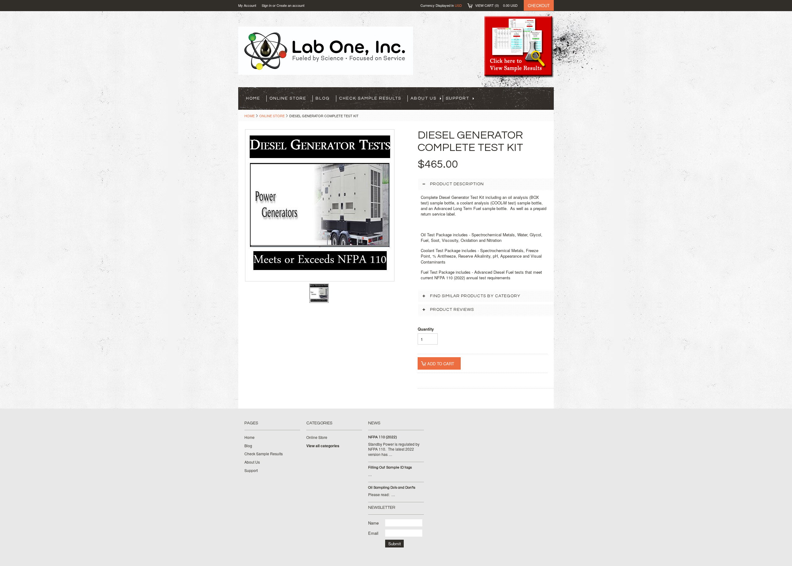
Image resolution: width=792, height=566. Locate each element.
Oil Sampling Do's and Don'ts (391, 488)
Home (249, 115)
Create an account (290, 5)
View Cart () (496, 5)
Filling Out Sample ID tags (390, 467)
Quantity (426, 329)
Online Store (287, 98)
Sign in (267, 5)
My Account (247, 5)
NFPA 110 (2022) (382, 437)
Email (373, 533)
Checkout (539, 5)
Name (373, 523)
